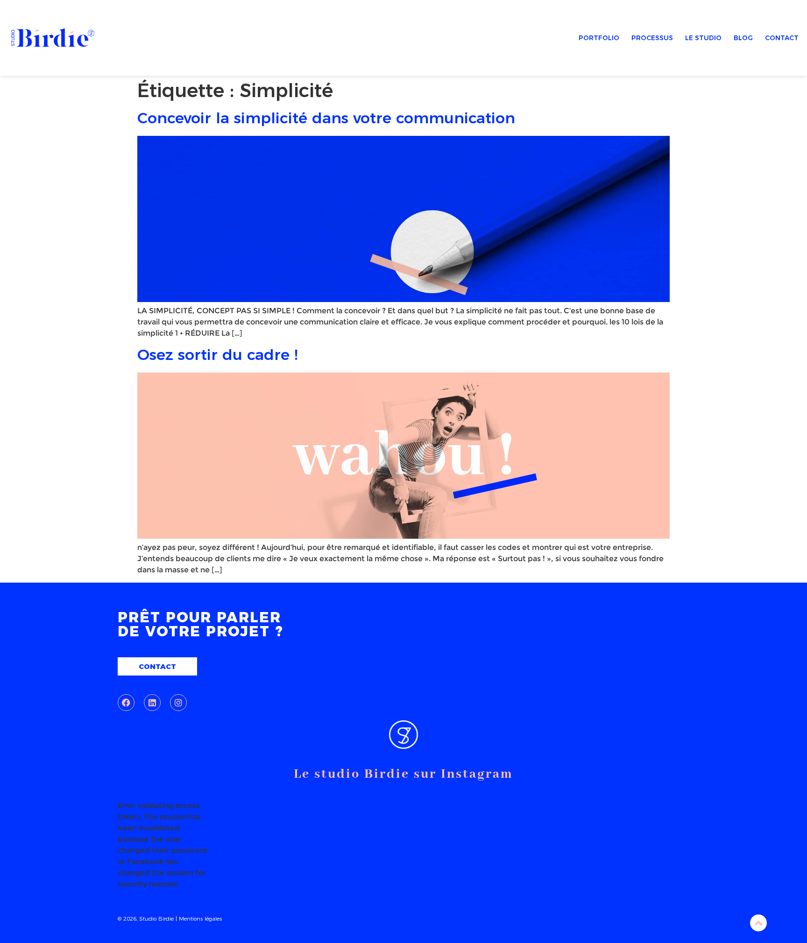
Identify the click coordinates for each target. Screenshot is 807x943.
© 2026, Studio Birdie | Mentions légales (170, 918)
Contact (782, 38)
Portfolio (599, 38)
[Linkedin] (152, 702)
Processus (652, 38)
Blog (743, 38)
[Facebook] (126, 702)
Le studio (703, 38)
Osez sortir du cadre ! (217, 354)
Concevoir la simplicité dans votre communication (326, 118)
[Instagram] (178, 702)
